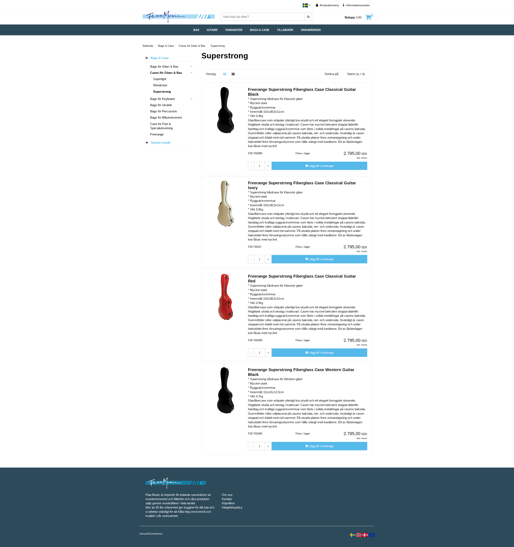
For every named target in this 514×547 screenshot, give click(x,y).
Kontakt (227, 499)
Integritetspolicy (232, 507)
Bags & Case (259, 29)
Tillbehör (285, 29)
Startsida (148, 45)
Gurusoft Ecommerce (151, 533)
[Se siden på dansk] (365, 535)
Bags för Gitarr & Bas (164, 66)
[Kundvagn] (368, 18)
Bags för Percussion (163, 111)
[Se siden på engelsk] (371, 535)
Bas (196, 29)
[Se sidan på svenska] (352, 535)
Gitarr (212, 29)
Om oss (227, 494)
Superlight (159, 79)
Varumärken (311, 29)
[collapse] (191, 66)
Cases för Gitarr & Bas (192, 45)
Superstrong (162, 91)
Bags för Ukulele (161, 105)
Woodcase (160, 85)
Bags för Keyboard (162, 98)
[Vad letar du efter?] (308, 17)
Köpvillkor (228, 503)
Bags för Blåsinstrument (166, 117)
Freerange (157, 134)
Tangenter (233, 29)
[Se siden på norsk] (358, 535)
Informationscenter (357, 5)
